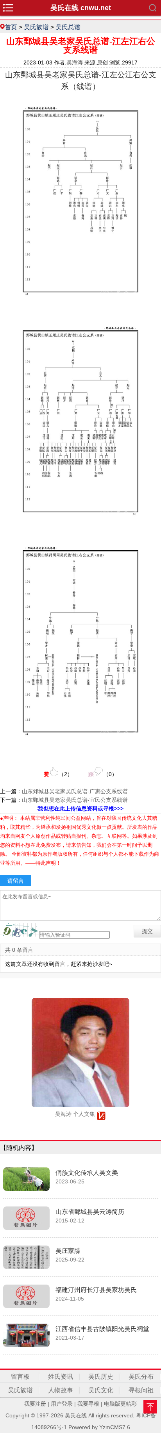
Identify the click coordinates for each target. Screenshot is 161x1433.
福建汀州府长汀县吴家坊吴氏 (96, 1290)
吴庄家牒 (67, 1250)
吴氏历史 (100, 1376)
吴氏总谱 (67, 26)
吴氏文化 (100, 1390)
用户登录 (62, 1404)
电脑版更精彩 (120, 1404)
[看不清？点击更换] (19, 930)
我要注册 (35, 1404)
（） (58, 774)
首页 (11, 26)
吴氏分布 (141, 1376)
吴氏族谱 (36, 26)
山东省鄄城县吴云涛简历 (89, 1211)
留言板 (20, 1376)
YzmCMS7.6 (114, 1427)
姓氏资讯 (60, 1376)
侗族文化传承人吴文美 (86, 1172)
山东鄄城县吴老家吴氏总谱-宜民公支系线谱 (75, 800)
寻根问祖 (141, 1390)
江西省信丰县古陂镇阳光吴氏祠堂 (102, 1329)
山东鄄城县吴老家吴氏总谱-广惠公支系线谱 (75, 791)
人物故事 (60, 1390)
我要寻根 (88, 1404)
